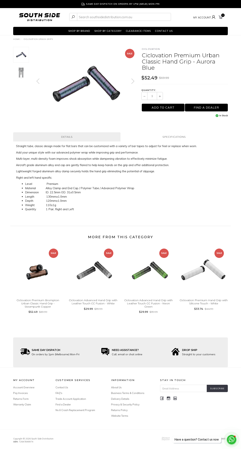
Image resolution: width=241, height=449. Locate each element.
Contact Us (62, 387)
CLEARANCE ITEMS (138, 30)
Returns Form (21, 398)
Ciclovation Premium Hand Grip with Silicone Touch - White (204, 302)
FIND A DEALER (206, 107)
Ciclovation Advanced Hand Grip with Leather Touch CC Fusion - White (93, 302)
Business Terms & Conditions (127, 393)
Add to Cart (163, 107)
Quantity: (148, 90)
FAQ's (59, 393)
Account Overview (23, 387)
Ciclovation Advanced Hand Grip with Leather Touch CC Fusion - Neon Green (148, 303)
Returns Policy (119, 410)
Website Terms (119, 415)
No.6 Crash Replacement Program (75, 410)
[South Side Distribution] (40, 16)
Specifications (174, 136)
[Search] (73, 17)
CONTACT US (164, 30)
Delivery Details (120, 398)
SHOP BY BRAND (79, 30)
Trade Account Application (71, 398)
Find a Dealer (63, 404)
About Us (116, 387)
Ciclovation (151, 49)
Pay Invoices (20, 393)
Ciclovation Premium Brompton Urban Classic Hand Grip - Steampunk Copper (38, 303)
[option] (85, 85)
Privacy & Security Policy (125, 404)
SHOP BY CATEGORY (108, 30)
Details (67, 136)
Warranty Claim (22, 404)
